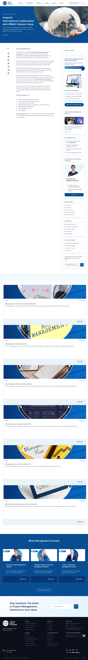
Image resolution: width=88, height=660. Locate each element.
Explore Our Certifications (72, 226)
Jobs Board (68, 231)
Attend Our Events (70, 248)
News (4, 14)
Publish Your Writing (70, 245)
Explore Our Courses (70, 224)
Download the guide (21, 113)
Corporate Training (70, 229)
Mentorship (68, 250)
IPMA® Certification (21, 95)
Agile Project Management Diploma (74, 152)
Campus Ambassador (71, 212)
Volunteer (68, 205)
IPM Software (69, 233)
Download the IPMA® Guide (23, 48)
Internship (68, 207)
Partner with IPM (70, 214)
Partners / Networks (10, 14)
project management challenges (43, 79)
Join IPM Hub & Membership (72, 243)
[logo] (8, 3)
